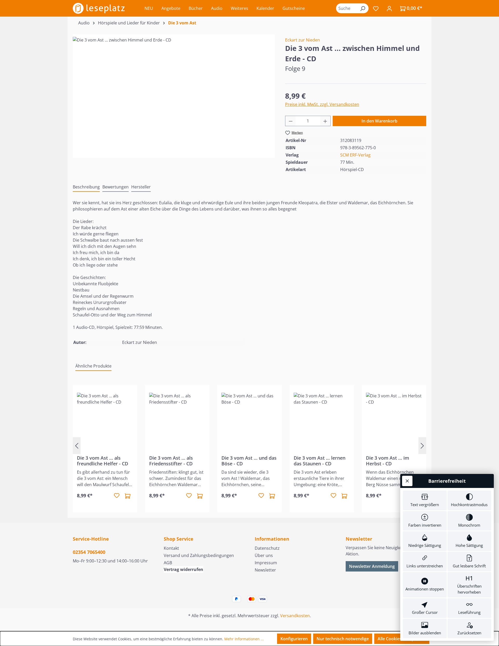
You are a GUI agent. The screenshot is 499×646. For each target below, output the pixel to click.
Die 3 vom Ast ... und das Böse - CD (249, 460)
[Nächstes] (422, 445)
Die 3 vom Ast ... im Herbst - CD (387, 460)
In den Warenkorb (379, 121)
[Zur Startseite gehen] (99, 8)
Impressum (266, 563)
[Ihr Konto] (389, 8)
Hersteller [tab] (141, 187)
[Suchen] (363, 8)
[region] (174, 92)
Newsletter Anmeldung (372, 566)
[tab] (86, 187)
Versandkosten (295, 615)
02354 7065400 (89, 552)
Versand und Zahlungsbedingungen (199, 555)
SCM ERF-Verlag (355, 155)
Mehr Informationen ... (244, 638)
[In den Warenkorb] (127, 495)
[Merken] (116, 495)
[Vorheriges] (77, 445)
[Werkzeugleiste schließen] (407, 481)
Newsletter (265, 570)
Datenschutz (267, 548)
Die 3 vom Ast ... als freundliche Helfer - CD (102, 460)
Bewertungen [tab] (115, 187)
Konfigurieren (294, 639)
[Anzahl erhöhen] (325, 121)
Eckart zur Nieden (302, 40)
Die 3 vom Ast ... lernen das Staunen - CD (319, 460)
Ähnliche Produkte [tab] (93, 366)
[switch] (425, 500)
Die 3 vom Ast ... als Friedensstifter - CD (171, 460)
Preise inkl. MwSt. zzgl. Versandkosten (322, 104)
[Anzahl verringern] (290, 121)
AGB (168, 563)
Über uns (264, 555)
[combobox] (346, 8)
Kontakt (171, 548)
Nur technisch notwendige (343, 639)
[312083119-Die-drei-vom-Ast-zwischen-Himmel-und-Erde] (173, 92)
